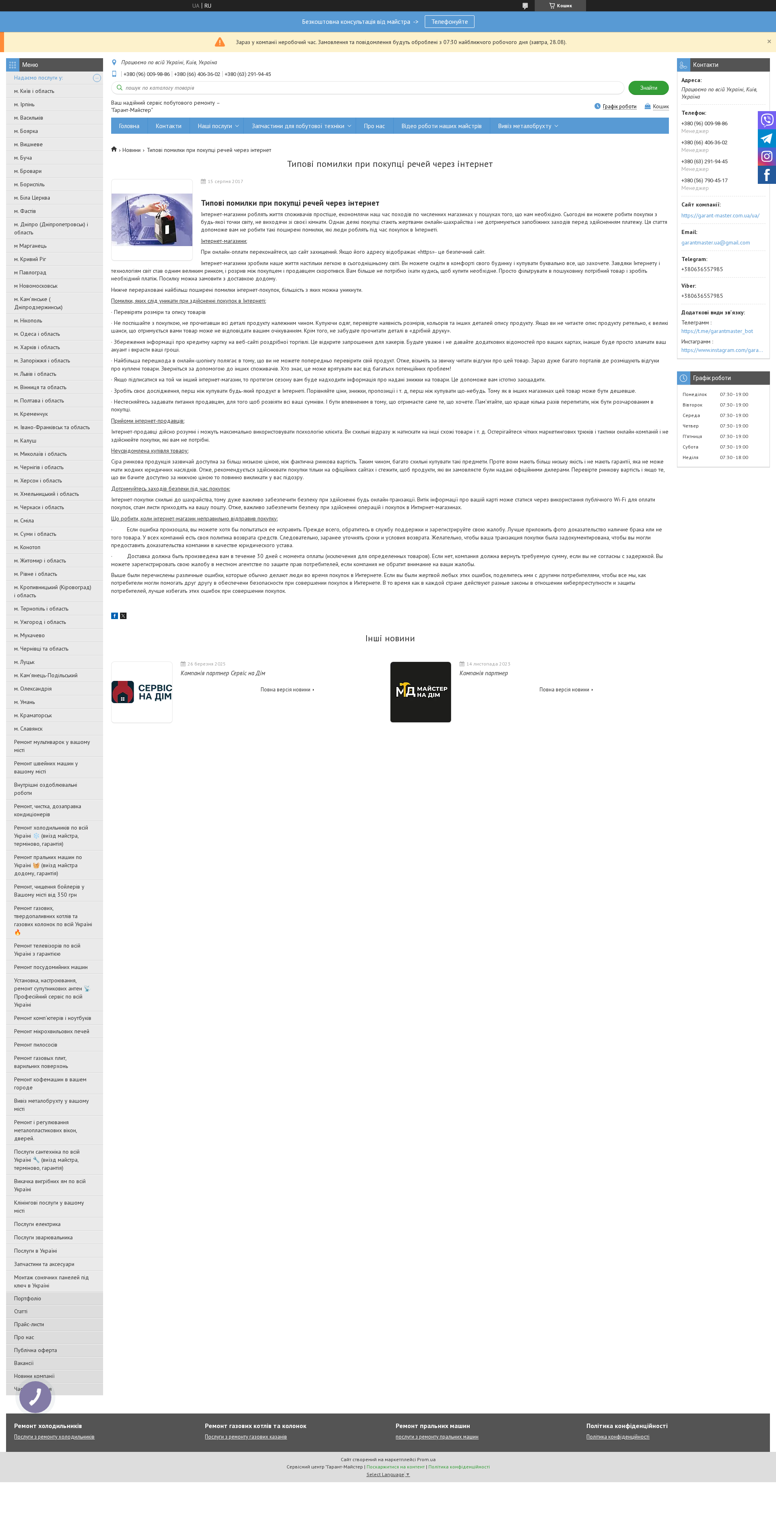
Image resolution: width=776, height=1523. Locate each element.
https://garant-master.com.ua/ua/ (720, 215)
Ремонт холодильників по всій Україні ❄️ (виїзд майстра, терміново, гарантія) (51, 835)
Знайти (648, 88)
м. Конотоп (27, 547)
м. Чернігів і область (38, 467)
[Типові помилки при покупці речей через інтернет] (152, 220)
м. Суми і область (35, 533)
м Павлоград (30, 272)
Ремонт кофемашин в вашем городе (50, 1083)
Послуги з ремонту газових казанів (246, 1436)
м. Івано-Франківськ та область (52, 427)
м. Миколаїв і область (40, 453)
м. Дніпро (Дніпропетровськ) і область (51, 228)
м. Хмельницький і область (46, 493)
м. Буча (23, 157)
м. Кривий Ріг (30, 259)
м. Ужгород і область (40, 622)
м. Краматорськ (33, 715)
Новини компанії (34, 1376)
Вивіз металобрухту (524, 126)
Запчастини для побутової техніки (298, 126)
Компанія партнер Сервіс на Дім (223, 673)
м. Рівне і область (35, 573)
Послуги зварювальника (43, 1237)
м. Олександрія (33, 688)
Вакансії (24, 1363)
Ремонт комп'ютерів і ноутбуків (52, 1018)
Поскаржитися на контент (396, 1467)
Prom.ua (426, 1459)
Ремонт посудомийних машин (51, 967)
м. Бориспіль (29, 184)
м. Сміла (24, 520)
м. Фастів (25, 211)
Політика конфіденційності (617, 1436)
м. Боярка (26, 131)
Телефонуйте (449, 21)
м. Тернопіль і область (41, 608)
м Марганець (30, 245)
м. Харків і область (37, 347)
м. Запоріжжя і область (42, 360)
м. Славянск (28, 728)
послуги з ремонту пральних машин (437, 1436)
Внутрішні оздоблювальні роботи (45, 788)
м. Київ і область (34, 91)
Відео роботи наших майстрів (442, 126)
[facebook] (114, 617)
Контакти (168, 126)
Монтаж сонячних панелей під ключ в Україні (51, 1281)
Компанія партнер (484, 673)
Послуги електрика (37, 1224)
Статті (20, 1311)
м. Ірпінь (24, 104)
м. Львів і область (35, 373)
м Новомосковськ (35, 285)
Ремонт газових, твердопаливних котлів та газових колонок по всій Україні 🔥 (53, 920)
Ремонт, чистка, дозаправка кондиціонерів (47, 810)
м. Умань (24, 702)
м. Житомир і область (40, 560)
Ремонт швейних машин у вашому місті (46, 767)
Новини (131, 150)
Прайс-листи (29, 1324)
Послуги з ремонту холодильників (54, 1436)
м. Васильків (28, 117)
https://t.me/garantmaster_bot (717, 331)
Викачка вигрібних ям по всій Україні (50, 1185)
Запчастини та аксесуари (44, 1264)
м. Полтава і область (39, 400)
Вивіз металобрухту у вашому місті (51, 1104)
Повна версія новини (285, 689)
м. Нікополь (28, 320)
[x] (123, 617)
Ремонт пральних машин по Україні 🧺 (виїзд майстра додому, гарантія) (48, 865)
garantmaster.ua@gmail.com (715, 242)
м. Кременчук (31, 413)
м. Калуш (25, 440)
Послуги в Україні (35, 1250)
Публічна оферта (35, 1350)
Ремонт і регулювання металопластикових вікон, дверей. (45, 1130)
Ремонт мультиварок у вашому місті (52, 746)
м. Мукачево (29, 635)
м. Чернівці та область (41, 648)
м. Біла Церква (32, 197)
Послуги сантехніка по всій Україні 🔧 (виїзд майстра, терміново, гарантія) (47, 1159)
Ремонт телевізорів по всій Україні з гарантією (47, 949)
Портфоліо (27, 1298)
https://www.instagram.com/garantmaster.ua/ (723, 350)
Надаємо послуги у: (38, 77)
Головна (129, 126)
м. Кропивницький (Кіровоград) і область (52, 591)
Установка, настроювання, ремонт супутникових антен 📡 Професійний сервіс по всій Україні (52, 992)
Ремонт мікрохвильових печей (51, 1031)
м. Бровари (28, 171)
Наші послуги (215, 126)
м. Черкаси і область (39, 507)
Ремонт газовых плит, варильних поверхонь (41, 1062)
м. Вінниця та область (40, 387)
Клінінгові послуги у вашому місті (49, 1206)
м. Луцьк (24, 662)
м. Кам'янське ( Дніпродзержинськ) (38, 303)
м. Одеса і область (37, 333)
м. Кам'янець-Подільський (46, 675)
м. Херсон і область (38, 480)
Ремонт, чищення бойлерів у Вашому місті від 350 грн (49, 890)
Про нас (24, 1337)
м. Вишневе (28, 144)
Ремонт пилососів (35, 1044)
